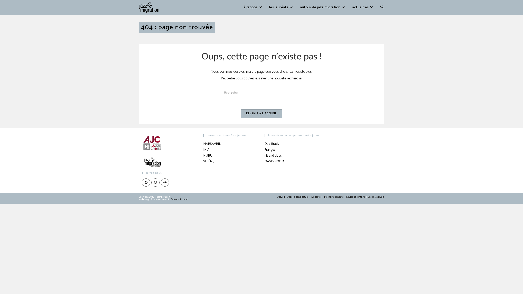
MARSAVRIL (212, 144)
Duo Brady (272, 144)
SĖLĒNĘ (208, 161)
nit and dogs (273, 155)
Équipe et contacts (355, 197)
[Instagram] (155, 182)
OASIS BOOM (274, 161)
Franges (270, 150)
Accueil (281, 197)
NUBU (207, 155)
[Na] (206, 150)
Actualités (316, 197)
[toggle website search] (382, 7)
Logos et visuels (376, 197)
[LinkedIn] (165, 182)
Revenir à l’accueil (261, 113)
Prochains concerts (334, 197)
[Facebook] (146, 182)
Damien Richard (179, 199)
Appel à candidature (297, 197)
